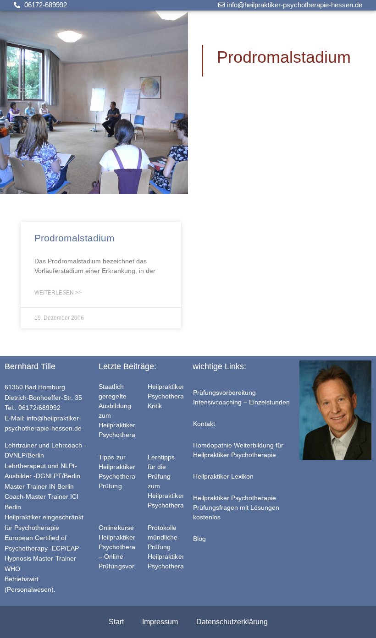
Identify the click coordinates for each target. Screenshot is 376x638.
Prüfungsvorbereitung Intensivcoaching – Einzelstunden (241, 397)
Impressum (160, 622)
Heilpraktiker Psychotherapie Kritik (170, 396)
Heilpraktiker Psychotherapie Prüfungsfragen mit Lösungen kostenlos (236, 507)
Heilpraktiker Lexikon (223, 476)
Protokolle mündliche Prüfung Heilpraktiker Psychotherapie (170, 547)
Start (116, 622)
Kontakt (204, 423)
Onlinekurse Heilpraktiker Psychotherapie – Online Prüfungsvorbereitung (130, 547)
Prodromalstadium (74, 238)
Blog (199, 538)
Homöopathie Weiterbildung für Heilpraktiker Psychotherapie (238, 450)
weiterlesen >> (58, 292)
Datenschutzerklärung (232, 622)
